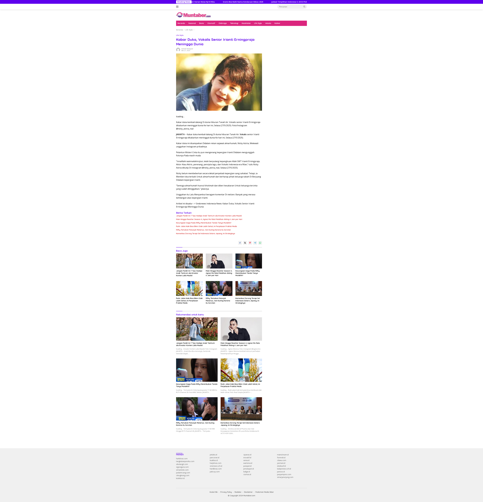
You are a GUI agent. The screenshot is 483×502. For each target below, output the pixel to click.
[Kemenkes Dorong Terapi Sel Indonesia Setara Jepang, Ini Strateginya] (248, 288)
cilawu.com (281, 460)
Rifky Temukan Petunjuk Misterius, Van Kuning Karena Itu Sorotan (203, 230)
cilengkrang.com (182, 475)
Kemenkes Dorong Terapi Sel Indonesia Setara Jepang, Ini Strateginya (205, 233)
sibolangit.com (182, 464)
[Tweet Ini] (245, 243)
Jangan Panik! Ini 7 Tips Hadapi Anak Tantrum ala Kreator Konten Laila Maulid (209, 216)
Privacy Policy (226, 492)
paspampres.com (284, 474)
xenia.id (246, 460)
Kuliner (277, 23)
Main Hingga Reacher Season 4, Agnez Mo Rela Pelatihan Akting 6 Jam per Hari (209, 219)
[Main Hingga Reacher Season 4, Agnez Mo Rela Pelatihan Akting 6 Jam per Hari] (219, 261)
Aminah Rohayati (187, 49)
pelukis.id (213, 454)
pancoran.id (214, 457)
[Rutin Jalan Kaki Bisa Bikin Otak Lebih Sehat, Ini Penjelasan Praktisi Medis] (189, 288)
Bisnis (201, 23)
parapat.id (247, 466)
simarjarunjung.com (285, 477)
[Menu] (177, 7)
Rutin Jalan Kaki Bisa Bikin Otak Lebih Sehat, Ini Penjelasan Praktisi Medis (206, 226)
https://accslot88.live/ (274, 62)
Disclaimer (248, 492)
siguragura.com (182, 467)
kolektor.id (180, 478)
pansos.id (281, 471)
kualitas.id (214, 460)
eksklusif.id (281, 466)
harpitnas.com (215, 463)
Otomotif (211, 23)
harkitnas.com (182, 458)
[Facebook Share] (240, 243)
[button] (304, 7)
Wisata (268, 23)
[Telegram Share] (255, 243)
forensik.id (281, 457)
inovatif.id (247, 457)
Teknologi (234, 23)
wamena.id (247, 463)
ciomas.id (247, 474)
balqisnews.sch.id (284, 469)
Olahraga (223, 23)
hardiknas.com (216, 469)
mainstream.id (283, 454)
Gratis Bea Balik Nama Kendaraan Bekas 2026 (213, 2)
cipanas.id (247, 454)
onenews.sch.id (216, 466)
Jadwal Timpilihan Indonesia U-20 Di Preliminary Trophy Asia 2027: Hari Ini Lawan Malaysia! (281, 2)
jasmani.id (281, 463)
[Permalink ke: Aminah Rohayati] (178, 49)
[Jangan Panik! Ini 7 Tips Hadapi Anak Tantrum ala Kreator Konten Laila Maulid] (189, 261)
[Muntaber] (193, 15)
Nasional (192, 23)
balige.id (246, 471)
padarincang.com (183, 472)
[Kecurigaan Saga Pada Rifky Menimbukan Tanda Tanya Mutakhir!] (248, 261)
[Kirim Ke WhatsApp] (260, 243)
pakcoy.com (215, 471)
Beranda (181, 23)
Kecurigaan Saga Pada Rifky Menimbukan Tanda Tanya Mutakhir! (203, 223)
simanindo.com (182, 470)
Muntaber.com (249, 495)
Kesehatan (246, 23)
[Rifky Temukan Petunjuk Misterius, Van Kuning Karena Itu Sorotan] (219, 288)
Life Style (258, 23)
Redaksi (238, 492)
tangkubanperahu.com (185, 461)
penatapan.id (248, 469)
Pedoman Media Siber (264, 492)
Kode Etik (214, 492)
